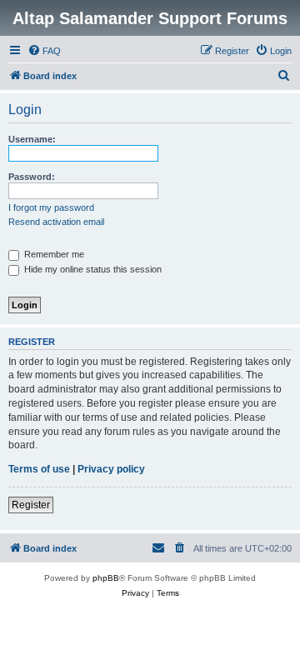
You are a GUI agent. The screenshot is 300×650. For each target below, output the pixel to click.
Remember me (53, 254)
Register (31, 505)
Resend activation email (56, 222)
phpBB (105, 577)
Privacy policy (111, 469)
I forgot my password (51, 207)
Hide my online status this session (92, 269)
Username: (32, 139)
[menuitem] (44, 51)
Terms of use (39, 469)
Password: (31, 177)
